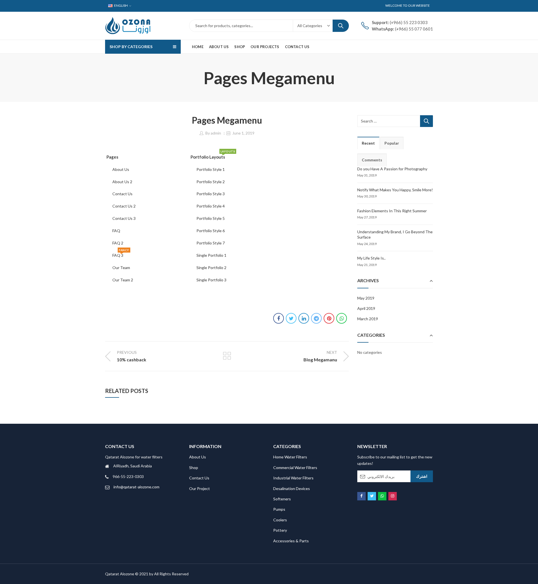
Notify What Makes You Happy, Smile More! (395, 189)
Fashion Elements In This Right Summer (392, 210)
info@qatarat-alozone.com (136, 486)
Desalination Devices (291, 488)
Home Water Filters (290, 457)
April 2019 (366, 308)
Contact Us (199, 477)
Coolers (280, 519)
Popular (391, 143)
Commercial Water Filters (295, 467)
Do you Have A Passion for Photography (392, 168)
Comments (372, 159)
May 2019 (365, 298)
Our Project (199, 488)
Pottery (280, 530)
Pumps (279, 509)
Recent (368, 143)
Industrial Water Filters (293, 477)
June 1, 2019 (243, 133)
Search (341, 26)
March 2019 (367, 318)
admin (216, 133)
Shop (193, 467)
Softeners (282, 498)
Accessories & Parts (291, 540)
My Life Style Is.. (371, 258)
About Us (197, 457)
